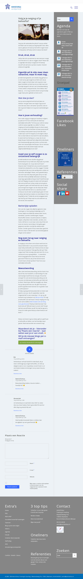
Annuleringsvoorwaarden (13, 547)
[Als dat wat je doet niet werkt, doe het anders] (1, 289)
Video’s (7, 529)
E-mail (32, 470)
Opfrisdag (8, 541)
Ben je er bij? (39, 297)
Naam (32, 463)
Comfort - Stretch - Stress (12, 555)
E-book (7, 535)
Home (7, 510)
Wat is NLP (8, 516)
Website (32, 476)
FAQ (6, 513)
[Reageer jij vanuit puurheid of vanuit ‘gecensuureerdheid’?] (81, 289)
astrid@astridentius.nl (63, 524)
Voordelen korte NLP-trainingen (14, 519)
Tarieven (8, 523)
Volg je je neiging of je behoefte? (29, 20)
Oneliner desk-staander (12, 538)
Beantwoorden (18, 373)
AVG (6, 544)
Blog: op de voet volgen (12, 526)
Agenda (7, 532)
